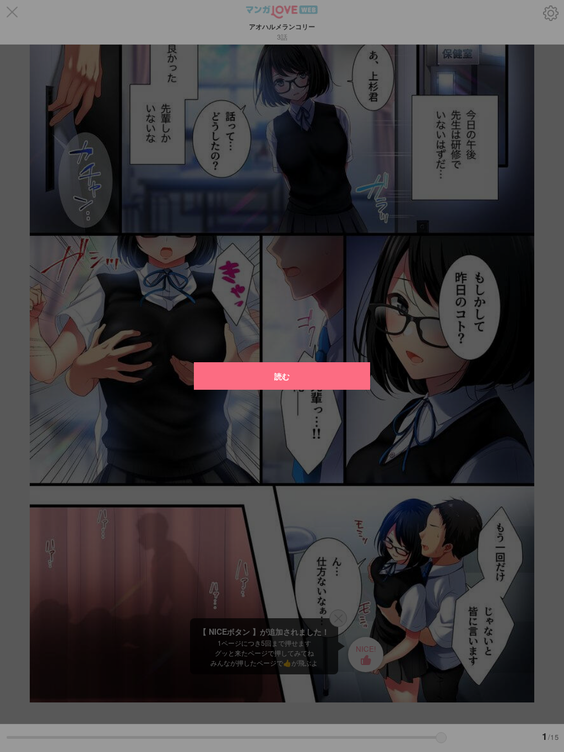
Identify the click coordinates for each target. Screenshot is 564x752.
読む (282, 376)
